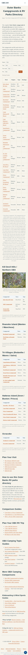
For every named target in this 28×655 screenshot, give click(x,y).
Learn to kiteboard (9, 605)
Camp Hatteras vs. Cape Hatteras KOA (14, 514)
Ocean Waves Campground (6, 137)
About (2, 648)
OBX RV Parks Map (10, 468)
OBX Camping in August (11, 555)
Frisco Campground (8, 411)
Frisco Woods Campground (6, 189)
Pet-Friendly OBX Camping (12, 582)
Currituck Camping (10, 563)
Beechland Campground (8, 334)
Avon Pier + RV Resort (8, 405)
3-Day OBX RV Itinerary (11, 526)
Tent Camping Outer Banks (11, 551)
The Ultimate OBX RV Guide (12, 460)
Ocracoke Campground (8, 443)
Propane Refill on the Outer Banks (13, 532)
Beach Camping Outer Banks (12, 547)
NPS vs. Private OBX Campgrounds (14, 516)
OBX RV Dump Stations (11, 530)
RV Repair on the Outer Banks (12, 534)
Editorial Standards (10, 648)
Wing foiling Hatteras (10, 607)
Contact (23, 641)
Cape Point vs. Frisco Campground (13, 512)
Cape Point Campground (9, 408)
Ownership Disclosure (14, 643)
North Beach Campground (9, 369)
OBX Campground (7, 304)
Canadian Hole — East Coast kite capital (15, 601)
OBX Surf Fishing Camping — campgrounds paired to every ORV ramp (13, 630)
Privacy (19, 648)
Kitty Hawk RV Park (8, 299)
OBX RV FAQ (8, 470)
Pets (3, 71)
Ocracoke (7, 434)
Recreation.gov (18, 498)
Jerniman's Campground (9, 440)
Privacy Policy (16, 641)
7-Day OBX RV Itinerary (11, 528)
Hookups (15, 65)
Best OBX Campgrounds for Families (14, 578)
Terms (24, 648)
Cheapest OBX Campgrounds (12, 580)
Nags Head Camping (10, 559)
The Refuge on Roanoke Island (6, 106)
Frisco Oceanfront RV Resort (6, 182)
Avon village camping (10, 603)
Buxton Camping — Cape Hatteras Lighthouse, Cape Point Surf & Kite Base (13, 621)
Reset (20, 71)
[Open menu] (25, 3)
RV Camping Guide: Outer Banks (13, 462)
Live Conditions (17, 650)
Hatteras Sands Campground (10, 420)
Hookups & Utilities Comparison (13, 464)
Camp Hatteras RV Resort (6, 114)
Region (3, 62)
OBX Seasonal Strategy (11, 466)
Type (3, 65)
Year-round (4, 68)
